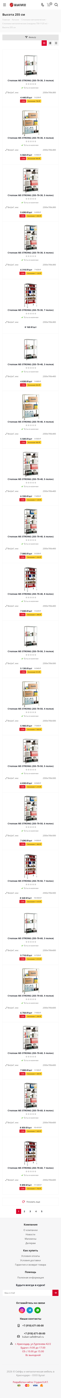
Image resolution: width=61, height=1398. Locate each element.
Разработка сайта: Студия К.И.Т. (30, 1382)
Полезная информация (30, 1277)
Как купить (30, 1250)
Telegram (30, 1310)
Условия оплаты (30, 1255)
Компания (30, 1224)
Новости (30, 1234)
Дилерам (30, 1243)
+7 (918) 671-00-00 (33, 1325)
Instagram (22, 1310)
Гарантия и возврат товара (30, 1264)
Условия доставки (30, 1260)
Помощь (30, 1272)
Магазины (30, 1238)
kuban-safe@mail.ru (33, 1336)
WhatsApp (37, 1310)
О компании (30, 1230)
